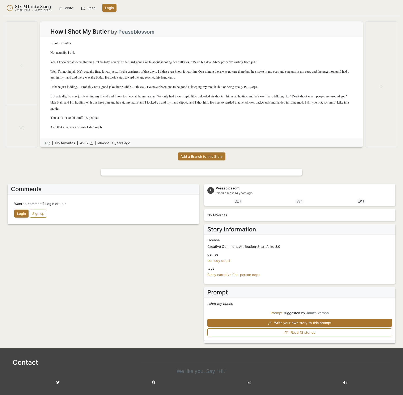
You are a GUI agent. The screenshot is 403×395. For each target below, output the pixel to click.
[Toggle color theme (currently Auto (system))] (345, 382)
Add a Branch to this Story (202, 156)
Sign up (38, 213)
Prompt (277, 313)
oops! (225, 261)
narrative (224, 275)
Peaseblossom (136, 32)
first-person (241, 275)
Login (109, 8)
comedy (213, 261)
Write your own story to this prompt (302, 323)
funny (211, 275)
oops (256, 275)
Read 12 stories (302, 332)
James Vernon (317, 313)
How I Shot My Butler (80, 31)
